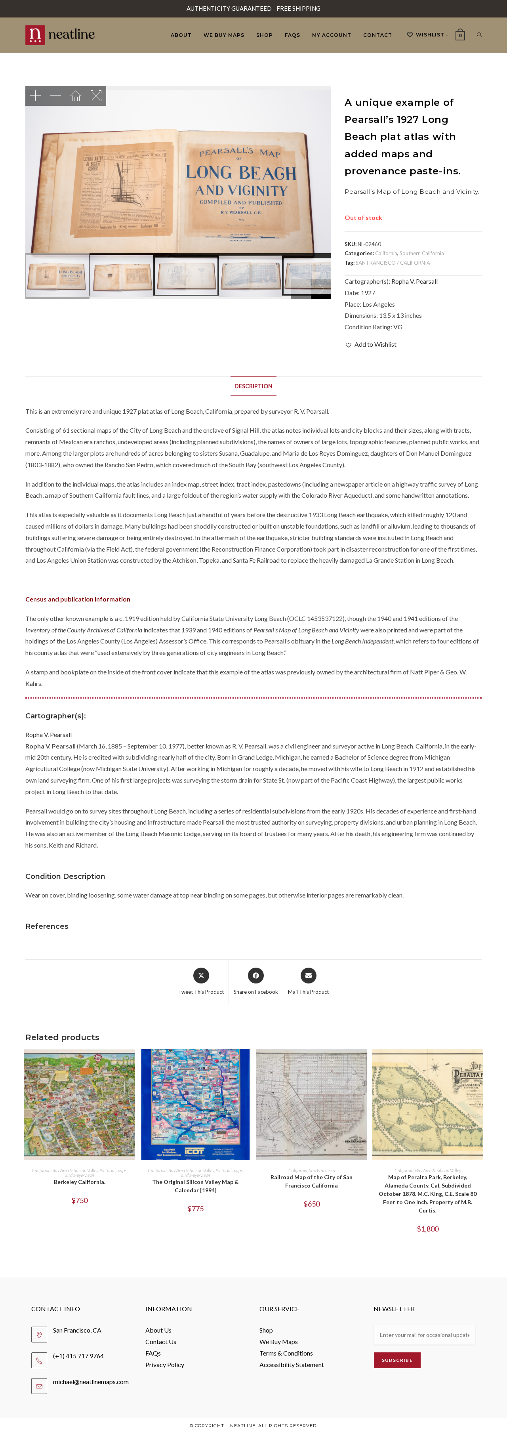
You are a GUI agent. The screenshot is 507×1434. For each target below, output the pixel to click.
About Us (158, 1330)
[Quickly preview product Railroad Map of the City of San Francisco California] (363, 1063)
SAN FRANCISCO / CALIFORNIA (393, 263)
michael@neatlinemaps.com (91, 1381)
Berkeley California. (79, 1181)
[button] (370, 344)
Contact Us (160, 1341)
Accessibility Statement (291, 1364)
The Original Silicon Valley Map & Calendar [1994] (195, 1185)
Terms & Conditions (286, 1353)
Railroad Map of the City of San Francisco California (312, 1181)
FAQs (153, 1353)
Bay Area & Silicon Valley (75, 1170)
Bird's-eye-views (80, 1175)
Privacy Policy (164, 1364)
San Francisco (322, 1170)
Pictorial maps (113, 1170)
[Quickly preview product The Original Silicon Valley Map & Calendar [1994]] (247, 1063)
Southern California (422, 253)
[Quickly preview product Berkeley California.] (131, 1063)
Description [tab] (253, 386)
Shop (266, 1330)
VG (397, 326)
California (386, 253)
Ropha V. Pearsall (414, 281)
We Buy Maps (278, 1341)
